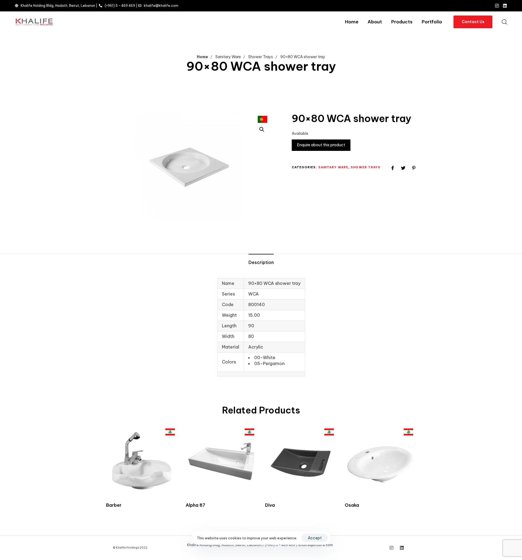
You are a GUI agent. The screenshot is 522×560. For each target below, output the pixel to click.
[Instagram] (497, 6)
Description (261, 262)
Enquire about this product (321, 144)
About (375, 22)
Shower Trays (260, 56)
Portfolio (432, 22)
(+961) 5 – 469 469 (120, 6)
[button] (504, 21)
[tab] (261, 262)
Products (401, 22)
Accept (315, 538)
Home (351, 22)
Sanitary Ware (228, 56)
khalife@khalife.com (161, 6)
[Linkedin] (505, 6)
